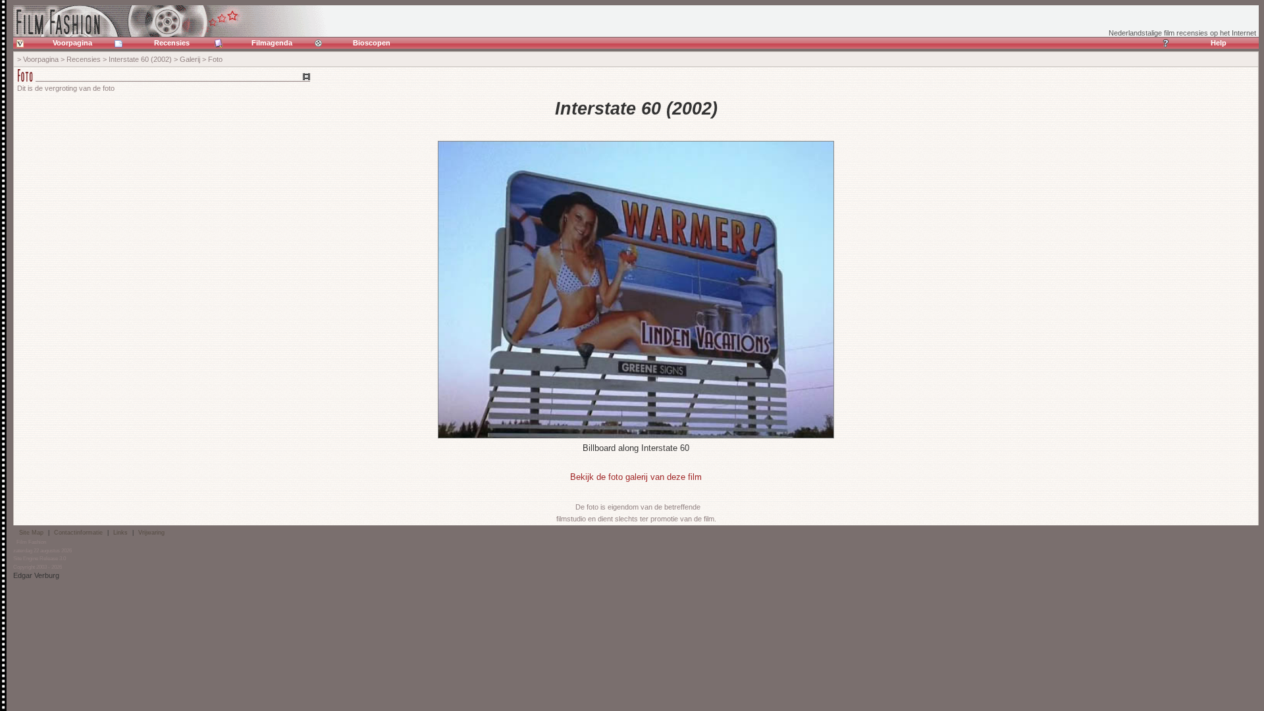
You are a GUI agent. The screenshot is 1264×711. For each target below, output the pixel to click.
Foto (215, 59)
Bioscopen (371, 43)
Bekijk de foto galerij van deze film (636, 477)
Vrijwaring (151, 532)
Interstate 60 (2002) (140, 59)
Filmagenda (271, 43)
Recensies (172, 43)
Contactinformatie (78, 532)
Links (120, 532)
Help (1218, 43)
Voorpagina (72, 43)
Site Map (31, 532)
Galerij (190, 59)
